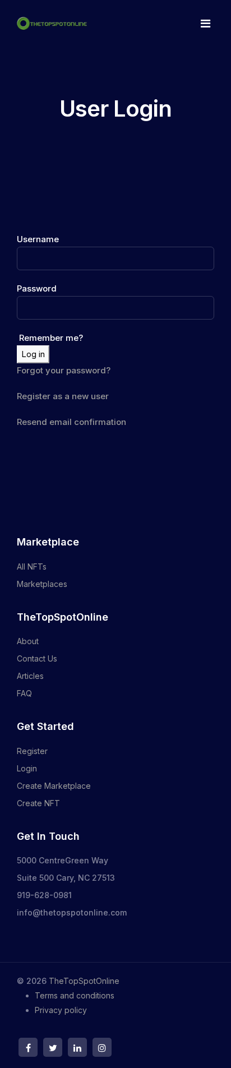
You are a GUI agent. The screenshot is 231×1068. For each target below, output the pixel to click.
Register (32, 751)
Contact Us (37, 658)
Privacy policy (61, 1010)
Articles (30, 676)
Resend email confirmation (71, 422)
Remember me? (50, 337)
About (28, 641)
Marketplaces (42, 584)
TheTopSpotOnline (84, 981)
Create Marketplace (54, 785)
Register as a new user (63, 396)
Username (38, 239)
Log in (33, 354)
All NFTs (32, 566)
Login (27, 768)
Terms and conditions (74, 995)
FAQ (24, 693)
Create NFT (38, 803)
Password (37, 288)
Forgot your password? (63, 370)
